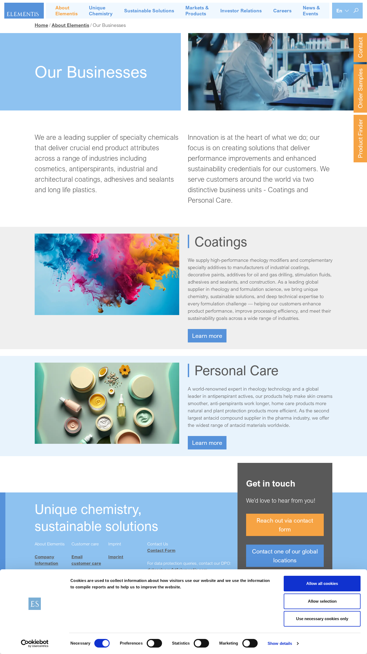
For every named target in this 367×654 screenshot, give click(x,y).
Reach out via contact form (285, 525)
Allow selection (322, 601)
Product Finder (360, 138)
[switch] (154, 643)
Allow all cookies (322, 583)
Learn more (207, 335)
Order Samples (360, 88)
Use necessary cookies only (322, 618)
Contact (360, 47)
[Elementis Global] (24, 11)
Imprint (115, 556)
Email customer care (86, 560)
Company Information (46, 560)
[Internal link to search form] (356, 10)
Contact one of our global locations (285, 556)
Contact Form (161, 550)
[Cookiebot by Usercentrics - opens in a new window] (34, 643)
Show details (280, 643)
